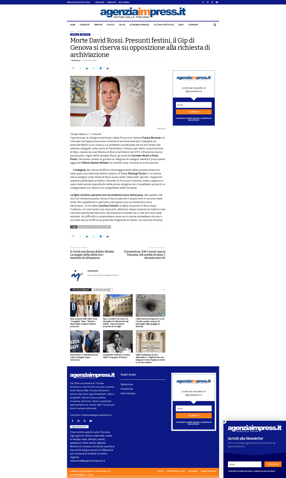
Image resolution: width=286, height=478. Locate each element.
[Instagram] (207, 2)
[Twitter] (212, 2)
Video (181, 24)
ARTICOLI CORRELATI (81, 290)
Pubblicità (111, 2)
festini (99, 227)
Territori (98, 24)
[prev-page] (160, 289)
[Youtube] (217, 2)
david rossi (86, 227)
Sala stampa (123, 2)
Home (72, 24)
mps (107, 227)
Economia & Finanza (139, 24)
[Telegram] (101, 68)
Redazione (99, 2)
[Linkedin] (87, 68)
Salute (122, 24)
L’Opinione (193, 24)
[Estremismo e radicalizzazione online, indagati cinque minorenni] (85, 341)
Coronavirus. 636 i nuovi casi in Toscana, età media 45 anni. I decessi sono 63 (144, 254)
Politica (111, 24)
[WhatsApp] (94, 68)
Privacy (160, 471)
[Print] (107, 68)
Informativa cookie (176, 471)
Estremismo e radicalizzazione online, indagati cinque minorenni (84, 357)
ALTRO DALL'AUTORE (102, 290)
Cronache (84, 24)
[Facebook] (203, 2)
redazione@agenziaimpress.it (96, 414)
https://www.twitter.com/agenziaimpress (103, 275)
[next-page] (164, 289)
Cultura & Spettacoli (164, 24)
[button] (214, 24)
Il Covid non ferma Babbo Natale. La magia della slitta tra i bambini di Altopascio (92, 254)
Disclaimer (193, 471)
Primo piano (85, 34)
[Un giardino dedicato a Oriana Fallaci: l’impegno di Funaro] (118, 341)
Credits (90, 475)
